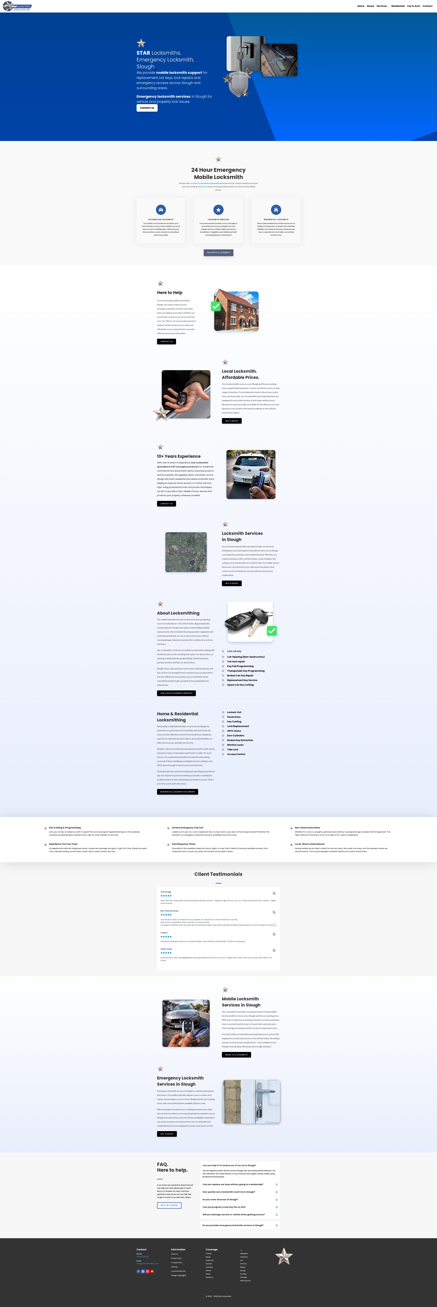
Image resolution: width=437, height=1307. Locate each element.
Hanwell (209, 1264)
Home (360, 6)
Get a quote (231, 421)
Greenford (210, 1260)
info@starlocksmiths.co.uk (148, 1263)
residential (195, 183)
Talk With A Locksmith (218, 253)
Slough (242, 1270)
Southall (243, 1274)
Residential (398, 6)
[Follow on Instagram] (147, 1271)
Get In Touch (169, 1205)
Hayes (208, 1274)
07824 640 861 (143, 1256)
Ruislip (242, 1267)
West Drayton (245, 1281)
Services (382, 6)
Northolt (243, 1264)
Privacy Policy (176, 1258)
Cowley (209, 1253)
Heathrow (209, 1277)
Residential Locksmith (276, 219)
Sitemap (174, 1267)
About (370, 6)
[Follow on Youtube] (152, 1271)
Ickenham (244, 1257)
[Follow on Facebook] (138, 1271)
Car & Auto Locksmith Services (176, 693)
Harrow (208, 1270)
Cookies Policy (176, 1263)
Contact (427, 6)
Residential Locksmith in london (177, 792)
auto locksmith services (215, 183)
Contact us (147, 108)
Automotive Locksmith (160, 219)
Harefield (209, 1267)
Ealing (208, 1257)
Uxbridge (243, 1277)
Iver (241, 1260)
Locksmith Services (218, 219)
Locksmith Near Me (178, 1271)
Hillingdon (202, 186)
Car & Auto (413, 6)
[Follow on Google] (143, 1271)
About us (174, 1254)
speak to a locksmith (236, 1055)
